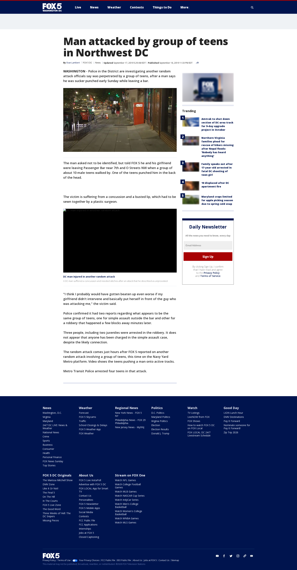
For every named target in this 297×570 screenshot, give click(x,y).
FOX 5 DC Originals (57, 475)
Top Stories (49, 465)
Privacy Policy (212, 273)
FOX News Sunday (53, 461)
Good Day (231, 408)
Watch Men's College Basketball (126, 505)
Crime (46, 436)
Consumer (48, 448)
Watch (192, 408)
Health (46, 453)
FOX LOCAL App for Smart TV (93, 490)
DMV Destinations (234, 417)
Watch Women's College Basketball (128, 512)
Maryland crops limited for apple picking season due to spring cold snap (217, 200)
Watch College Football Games (128, 486)
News (98, 62)
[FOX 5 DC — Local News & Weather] (54, 7)
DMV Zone (49, 484)
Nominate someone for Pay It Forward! (237, 427)
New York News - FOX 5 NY (128, 414)
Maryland (48, 421)
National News (51, 432)
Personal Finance (52, 457)
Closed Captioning (89, 537)
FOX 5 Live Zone (52, 505)
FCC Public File (87, 520)
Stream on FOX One (130, 475)
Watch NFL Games (125, 480)
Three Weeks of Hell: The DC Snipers (57, 515)
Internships (85, 528)
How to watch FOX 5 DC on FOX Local (201, 427)
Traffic (82, 421)
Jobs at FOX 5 (86, 532)
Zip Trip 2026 (231, 432)
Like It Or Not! (50, 488)
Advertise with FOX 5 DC (92, 484)
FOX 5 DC (87, 62)
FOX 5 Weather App (90, 429)
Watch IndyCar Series (127, 499)
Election (155, 425)
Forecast (84, 412)
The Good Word (51, 509)
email (251, 556)
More (184, 7)
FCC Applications (88, 524)
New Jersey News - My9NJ (129, 427)
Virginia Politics (159, 421)
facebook (224, 556)
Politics (157, 408)
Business (48, 444)
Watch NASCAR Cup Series (130, 495)
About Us (86, 475)
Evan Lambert (73, 62)
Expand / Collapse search (252, 7)
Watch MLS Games (125, 522)
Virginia (47, 417)
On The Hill (49, 496)
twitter (231, 556)
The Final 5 (49, 492)
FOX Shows (194, 421)
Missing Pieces (51, 520)
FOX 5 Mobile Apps (89, 508)
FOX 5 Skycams (87, 417)
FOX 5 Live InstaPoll (90, 480)
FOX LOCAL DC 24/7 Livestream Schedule (199, 434)
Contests (84, 516)
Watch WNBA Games (127, 518)
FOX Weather (86, 433)
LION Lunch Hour (233, 412)
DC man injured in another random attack (89, 276)
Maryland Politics (160, 417)
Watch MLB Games (126, 491)
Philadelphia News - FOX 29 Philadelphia (130, 421)
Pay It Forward (232, 421)
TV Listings (194, 412)
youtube (217, 556)
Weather (85, 408)
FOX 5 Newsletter (88, 504)
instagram (238, 556)
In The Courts (50, 500)
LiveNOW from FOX (199, 417)
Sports (46, 440)
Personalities (86, 499)
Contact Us (85, 495)
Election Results (160, 429)
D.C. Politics (157, 412)
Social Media (86, 512)
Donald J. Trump (160, 433)
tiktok (245, 556)
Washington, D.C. (52, 412)
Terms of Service (210, 276)
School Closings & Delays (93, 425)
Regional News (126, 408)
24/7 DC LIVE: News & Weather (55, 427)
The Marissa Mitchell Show (58, 480)
